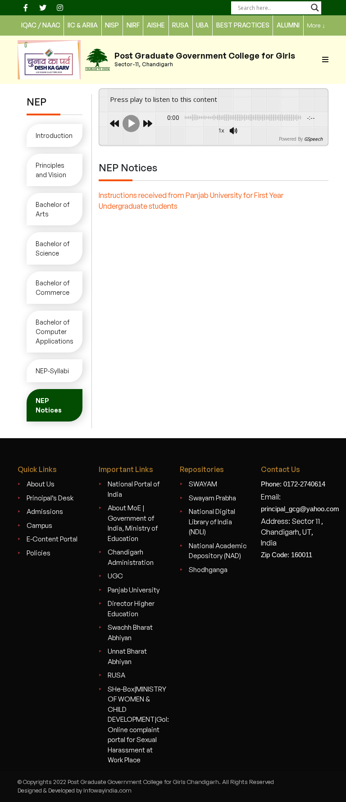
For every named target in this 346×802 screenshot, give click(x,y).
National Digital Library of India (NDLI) (212, 521)
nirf (133, 25)
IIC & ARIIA (83, 25)
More (316, 25)
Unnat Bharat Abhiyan (127, 656)
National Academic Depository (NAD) (217, 550)
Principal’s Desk (50, 498)
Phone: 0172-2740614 (293, 484)
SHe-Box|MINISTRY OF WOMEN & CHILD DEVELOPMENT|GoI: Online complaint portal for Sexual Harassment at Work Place (138, 725)
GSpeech (313, 139)
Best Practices (242, 25)
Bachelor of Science (52, 248)
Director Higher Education (131, 608)
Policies (38, 553)
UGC (115, 576)
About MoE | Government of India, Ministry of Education (133, 523)
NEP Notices (49, 405)
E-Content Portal (52, 539)
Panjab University (133, 590)
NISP (112, 25)
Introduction (54, 135)
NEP (36, 102)
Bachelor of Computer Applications (54, 331)
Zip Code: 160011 (286, 555)
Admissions (45, 511)
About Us (41, 484)
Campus (39, 525)
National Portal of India (133, 489)
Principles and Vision (51, 170)
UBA (202, 25)
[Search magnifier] (315, 7)
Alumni (288, 25)
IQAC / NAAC (40, 25)
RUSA (116, 675)
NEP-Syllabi (52, 371)
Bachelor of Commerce (52, 287)
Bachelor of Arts (52, 209)
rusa (180, 25)
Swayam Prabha (212, 498)
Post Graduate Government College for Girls (204, 55)
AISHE (156, 25)
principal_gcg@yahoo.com (300, 509)
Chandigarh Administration (131, 557)
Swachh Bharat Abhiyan (130, 632)
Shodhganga (208, 569)
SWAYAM (203, 484)
